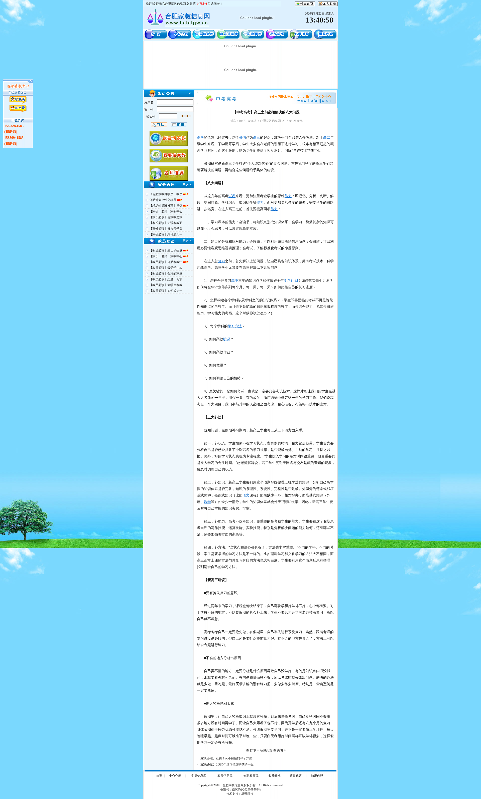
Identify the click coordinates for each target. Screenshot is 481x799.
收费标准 (275, 775)
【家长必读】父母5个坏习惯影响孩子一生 (226, 764)
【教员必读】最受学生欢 (165, 268)
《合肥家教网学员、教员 (166, 194)
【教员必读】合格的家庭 (165, 273)
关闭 (280, 750)
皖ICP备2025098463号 (246, 789)
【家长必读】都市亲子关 (165, 228)
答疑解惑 (296, 775)
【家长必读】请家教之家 (165, 217)
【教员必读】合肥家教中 (166, 262)
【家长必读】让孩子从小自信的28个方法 (225, 758)
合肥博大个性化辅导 (163, 200)
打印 (253, 750)
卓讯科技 (247, 793)
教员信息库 (224, 775)
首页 (159, 775)
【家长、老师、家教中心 (165, 211)
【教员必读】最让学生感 (166, 250)
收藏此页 (266, 750)
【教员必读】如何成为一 (165, 291)
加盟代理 (317, 775)
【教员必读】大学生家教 (165, 285)
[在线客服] (18, 99)
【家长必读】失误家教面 (165, 223)
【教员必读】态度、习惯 (165, 279)
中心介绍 (175, 775)
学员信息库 (198, 775)
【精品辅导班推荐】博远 (166, 205)
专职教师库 (251, 775)
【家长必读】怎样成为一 (165, 234)
